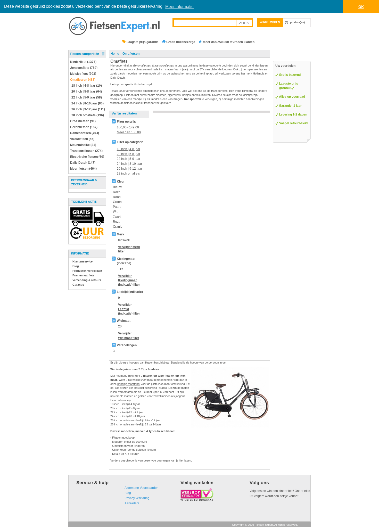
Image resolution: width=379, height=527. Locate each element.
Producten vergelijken (87, 270)
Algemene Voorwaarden (142, 488)
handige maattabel (128, 383)
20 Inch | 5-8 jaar (128, 154)
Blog (75, 266)
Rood (117, 197)
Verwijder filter (129, 280)
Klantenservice (82, 261)
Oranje (117, 226)
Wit (115, 211)
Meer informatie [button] (179, 6)
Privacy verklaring (137, 498)
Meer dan (129, 132)
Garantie (78, 284)
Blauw (117, 187)
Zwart (117, 217)
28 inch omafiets (128, 173)
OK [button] (361, 7)
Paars (117, 207)
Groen (117, 202)
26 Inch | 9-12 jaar (129, 168)
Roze (116, 192)
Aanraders (132, 503)
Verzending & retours (86, 280)
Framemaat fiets (83, 275)
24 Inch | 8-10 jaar (129, 164)
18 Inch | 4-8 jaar (128, 149)
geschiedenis (129, 460)
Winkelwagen (270, 22)
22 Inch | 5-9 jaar (128, 159)
